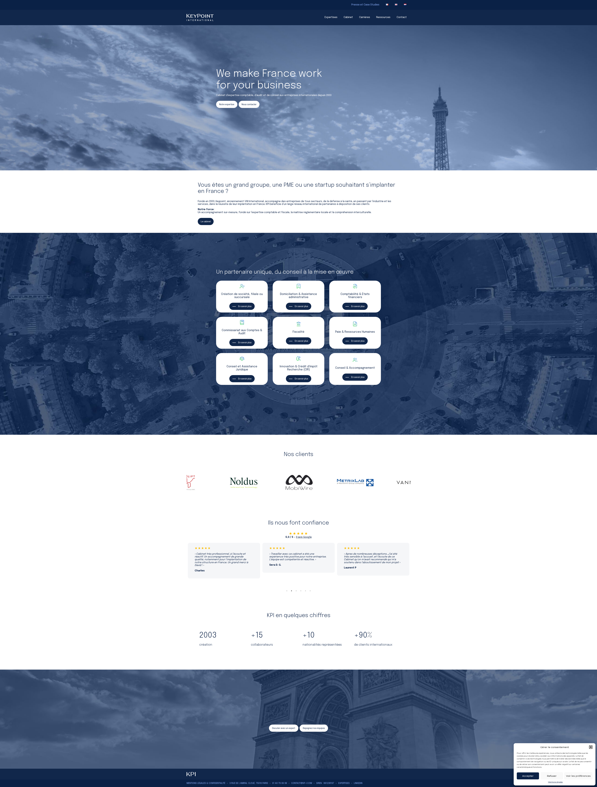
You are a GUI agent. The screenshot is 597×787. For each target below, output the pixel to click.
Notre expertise (226, 104)
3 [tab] (296, 590)
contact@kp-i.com (301, 783)
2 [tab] (291, 590)
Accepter (528, 775)
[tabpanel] (224, 558)
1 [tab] (286, 590)
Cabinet (348, 17)
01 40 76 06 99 (279, 783)
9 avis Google (304, 537)
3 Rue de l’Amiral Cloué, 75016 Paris (248, 783)
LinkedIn (358, 783)
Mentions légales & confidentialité (206, 783)
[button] (590, 747)
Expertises (331, 17)
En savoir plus (245, 306)
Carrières (364, 17)
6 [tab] (310, 590)
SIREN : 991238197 (325, 783)
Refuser (552, 775)
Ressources (383, 17)
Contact (402, 17)
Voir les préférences (578, 775)
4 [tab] (300, 590)
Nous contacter (249, 104)
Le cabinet (206, 221)
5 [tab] (305, 590)
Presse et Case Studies (365, 4)
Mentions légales (555, 782)
